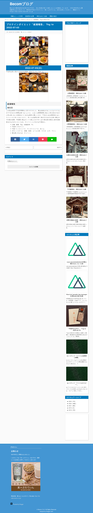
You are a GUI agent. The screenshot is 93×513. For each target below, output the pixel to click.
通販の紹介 (53, 16)
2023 (70, 401)
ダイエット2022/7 (27, 32)
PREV (8, 147)
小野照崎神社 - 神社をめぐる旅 (77, 124)
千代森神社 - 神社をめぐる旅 (76, 189)
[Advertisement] (16, 181)
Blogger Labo (49, 511)
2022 (70, 403)
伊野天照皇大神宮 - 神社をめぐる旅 (77, 221)
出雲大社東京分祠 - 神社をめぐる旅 (77, 155)
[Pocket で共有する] (42, 139)
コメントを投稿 (33, 166)
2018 (70, 410)
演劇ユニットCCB (17, 16)
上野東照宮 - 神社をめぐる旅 (76, 93)
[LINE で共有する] (52, 139)
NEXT (59, 147)
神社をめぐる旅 (42, 16)
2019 (70, 408)
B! (34, 139)
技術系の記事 (29, 16)
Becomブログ (21, 3)
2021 (70, 406)
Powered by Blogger (18, 504)
